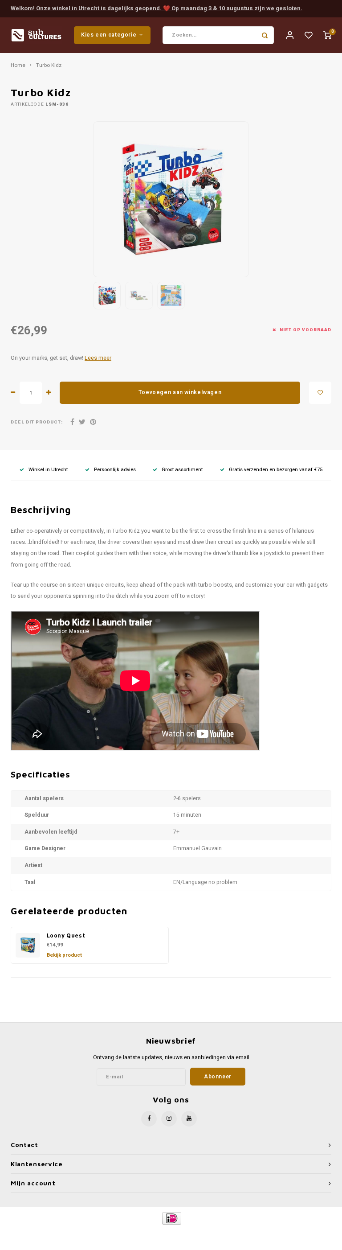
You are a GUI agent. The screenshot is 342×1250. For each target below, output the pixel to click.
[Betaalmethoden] (171, 1217)
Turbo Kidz (48, 65)
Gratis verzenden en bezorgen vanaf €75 (275, 469)
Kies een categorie (108, 35)
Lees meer (98, 358)
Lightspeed (191, 1233)
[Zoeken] (265, 35)
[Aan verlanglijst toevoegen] (320, 393)
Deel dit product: (37, 422)
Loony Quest (66, 935)
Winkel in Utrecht (48, 469)
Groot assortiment (182, 469)
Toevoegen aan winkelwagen (179, 392)
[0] (327, 35)
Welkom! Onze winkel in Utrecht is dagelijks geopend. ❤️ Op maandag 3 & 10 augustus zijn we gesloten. (156, 8)
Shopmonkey (247, 1233)
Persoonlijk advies (115, 469)
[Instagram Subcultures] (169, 1119)
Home (18, 65)
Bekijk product (64, 955)
